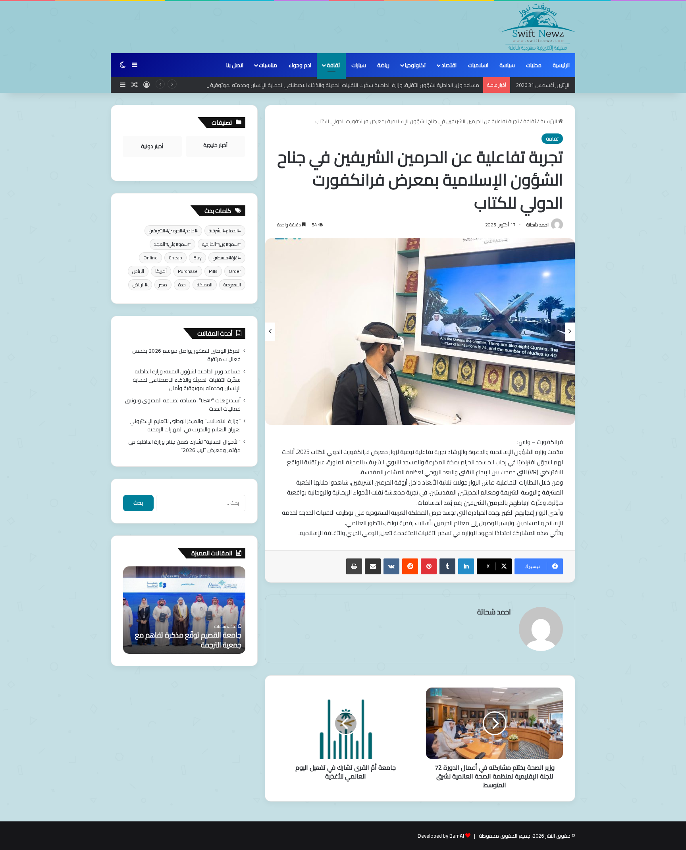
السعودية (232, 284)
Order (235, 271)
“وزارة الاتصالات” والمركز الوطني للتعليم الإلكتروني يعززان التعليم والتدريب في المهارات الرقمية (185, 425)
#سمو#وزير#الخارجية (221, 244)
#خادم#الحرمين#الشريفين (173, 230)
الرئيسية (561, 65)
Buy (197, 257)
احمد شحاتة (537, 224)
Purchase (188, 271)
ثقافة (333, 65)
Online (150, 257)
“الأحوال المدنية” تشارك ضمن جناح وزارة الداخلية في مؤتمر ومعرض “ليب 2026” (184, 446)
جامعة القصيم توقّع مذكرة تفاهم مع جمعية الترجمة (188, 639)
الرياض (138, 271)
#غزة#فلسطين (227, 257)
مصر (163, 284)
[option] (420, 331)
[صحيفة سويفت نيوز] (538, 27)
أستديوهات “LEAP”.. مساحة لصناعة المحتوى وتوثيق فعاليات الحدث (183, 404)
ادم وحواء (300, 65)
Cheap (175, 257)
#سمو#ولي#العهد (172, 244)
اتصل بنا (234, 65)
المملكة (204, 284)
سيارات (358, 65)
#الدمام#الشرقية (225, 230)
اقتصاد (449, 65)
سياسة (507, 65)
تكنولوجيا (415, 65)
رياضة (383, 65)
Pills (213, 271)
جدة (182, 284)
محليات (533, 65)
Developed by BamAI (441, 835)
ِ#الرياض (140, 284)
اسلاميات (478, 65)
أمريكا (161, 271)
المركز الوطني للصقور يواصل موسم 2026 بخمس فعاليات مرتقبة (186, 355)
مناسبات (268, 65)
